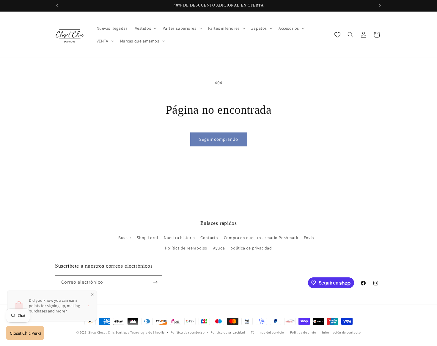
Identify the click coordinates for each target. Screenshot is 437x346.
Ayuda (219, 248)
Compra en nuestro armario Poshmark (261, 237)
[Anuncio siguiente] (379, 5)
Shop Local (147, 237)
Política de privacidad (227, 332)
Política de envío (303, 332)
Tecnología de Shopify (147, 332)
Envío (309, 237)
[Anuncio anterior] (57, 5)
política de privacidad (251, 248)
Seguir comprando (218, 139)
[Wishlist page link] (337, 35)
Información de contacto (341, 332)
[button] (145, 28)
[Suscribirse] (155, 282)
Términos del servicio (267, 332)
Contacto (209, 237)
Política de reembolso (186, 248)
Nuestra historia (179, 237)
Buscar (124, 237)
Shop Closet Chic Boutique (109, 332)
